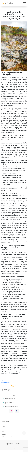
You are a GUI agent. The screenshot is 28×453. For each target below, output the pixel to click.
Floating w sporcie (6, 418)
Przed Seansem (5, 421)
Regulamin (4, 434)
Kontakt (4, 429)
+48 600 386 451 (9, 402)
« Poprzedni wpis (6, 381)
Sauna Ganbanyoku (6, 424)
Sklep (3, 431)
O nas (3, 426)
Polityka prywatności (7, 436)
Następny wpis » (5, 382)
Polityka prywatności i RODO (9, 443)
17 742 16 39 (6, 403)
